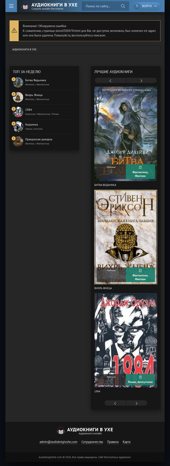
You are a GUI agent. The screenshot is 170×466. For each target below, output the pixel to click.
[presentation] (110, 81)
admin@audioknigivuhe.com (58, 442)
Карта (126, 442)
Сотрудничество (92, 442)
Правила (113, 442)
